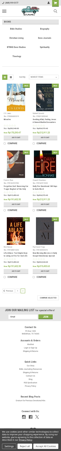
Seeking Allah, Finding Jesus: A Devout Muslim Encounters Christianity (44, 121)
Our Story (30, 366)
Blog (30, 379)
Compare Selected (48, 298)
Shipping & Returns (30, 351)
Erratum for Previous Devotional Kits (30, 401)
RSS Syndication (30, 383)
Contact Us (30, 376)
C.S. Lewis (7, 113)
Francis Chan (8, 180)
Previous (9, 291)
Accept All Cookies (46, 446)
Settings (9, 446)
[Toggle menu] (4, 11)
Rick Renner (8, 247)
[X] (37, 417)
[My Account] (48, 3)
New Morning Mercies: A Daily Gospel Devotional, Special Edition (45, 255)
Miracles (7, 119)
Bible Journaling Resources (30, 369)
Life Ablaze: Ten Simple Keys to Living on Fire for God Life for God (16, 255)
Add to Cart (16, 137)
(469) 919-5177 (11, 3)
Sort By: (22, 77)
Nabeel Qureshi (38, 113)
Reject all (25, 446)
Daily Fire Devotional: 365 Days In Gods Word (45, 187)
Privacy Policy (30, 386)
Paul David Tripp (39, 247)
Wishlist (30, 344)
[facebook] (30, 417)
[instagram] (24, 417)
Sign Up (34, 348)
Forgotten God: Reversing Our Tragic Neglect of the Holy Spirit (16, 188)
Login (26, 348)
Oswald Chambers (39, 180)
